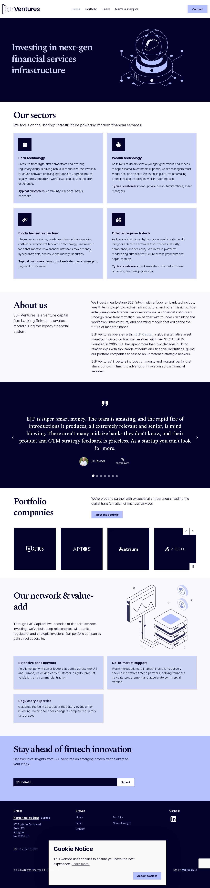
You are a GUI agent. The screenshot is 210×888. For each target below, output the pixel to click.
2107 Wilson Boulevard (27, 824)
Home (76, 9)
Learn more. (80, 864)
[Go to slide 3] (101, 476)
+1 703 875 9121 (28, 849)
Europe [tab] (45, 817)
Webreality (187, 869)
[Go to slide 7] (117, 476)
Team (106, 9)
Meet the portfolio (107, 514)
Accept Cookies (147, 876)
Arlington (18, 832)
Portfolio (91, 9)
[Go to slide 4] (105, 476)
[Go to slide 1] (93, 475)
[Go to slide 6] (113, 476)
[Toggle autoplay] (192, 566)
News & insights (126, 9)
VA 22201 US (21, 836)
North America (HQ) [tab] (26, 817)
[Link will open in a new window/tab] (173, 819)
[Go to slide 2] (97, 476)
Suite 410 (19, 828)
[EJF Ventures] (21, 9)
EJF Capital (144, 334)
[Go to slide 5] (109, 476)
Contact (197, 9)
